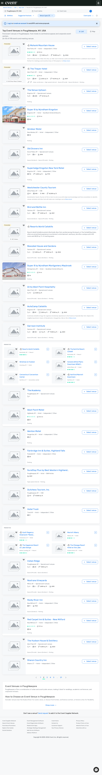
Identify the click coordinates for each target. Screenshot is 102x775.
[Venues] (98, 3)
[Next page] (65, 677)
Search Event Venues (8, 723)
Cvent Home (55, 720)
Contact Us (55, 723)
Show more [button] (50, 705)
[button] (48, 11)
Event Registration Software (35, 723)
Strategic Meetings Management (36, 728)
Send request (43, 713)
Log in (10, 23)
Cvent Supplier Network (9, 720)
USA (15, 7)
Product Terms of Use (82, 723)
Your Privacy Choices (58, 728)
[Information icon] (97, 16)
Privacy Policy (80, 720)
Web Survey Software (33, 730)
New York (21, 7)
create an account (20, 23)
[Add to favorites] (24, 44)
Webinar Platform (32, 732)
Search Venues (7, 7)
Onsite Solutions (7, 730)
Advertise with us (81, 728)
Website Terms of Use (82, 725)
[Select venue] (48, 349)
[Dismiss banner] (97, 23)
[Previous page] (36, 677)
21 (61, 677)
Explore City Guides (8, 728)
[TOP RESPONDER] (28, 45)
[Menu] (2, 3)
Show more (66, 61)
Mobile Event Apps (32, 725)
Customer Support (57, 725)
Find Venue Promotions (9, 725)
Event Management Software (35, 720)
